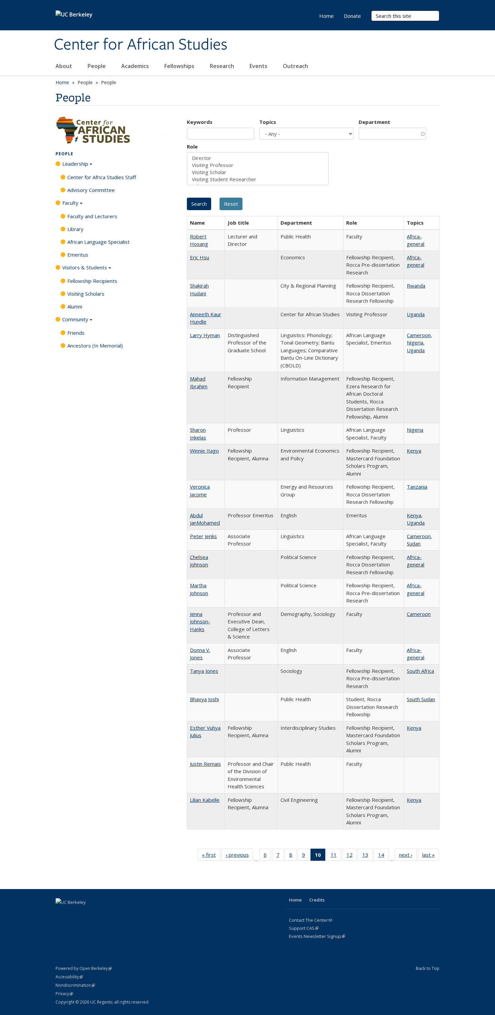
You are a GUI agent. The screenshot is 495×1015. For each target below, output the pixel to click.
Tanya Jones (204, 670)
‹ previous (239, 856)
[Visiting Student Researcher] (257, 179)
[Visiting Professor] (257, 165)
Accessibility (69, 977)
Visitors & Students (84, 267)
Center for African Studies (140, 45)
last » (430, 856)
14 (383, 856)
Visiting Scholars (85, 293)
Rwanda (416, 285)
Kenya (414, 450)
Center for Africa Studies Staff (101, 177)
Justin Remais (205, 763)
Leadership (75, 163)
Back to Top (427, 968)
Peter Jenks (203, 536)
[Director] (257, 158)
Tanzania (417, 486)
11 (336, 856)
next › (408, 856)
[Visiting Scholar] (257, 172)
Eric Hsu (199, 257)
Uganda (416, 314)
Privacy (64, 993)
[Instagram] (114, 913)
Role (192, 146)
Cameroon (419, 335)
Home (326, 15)
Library (75, 229)
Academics (135, 66)
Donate (352, 15)
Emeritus (77, 254)
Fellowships (180, 66)
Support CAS (304, 928)
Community (75, 319)
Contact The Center (310, 920)
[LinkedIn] (88, 913)
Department (374, 122)
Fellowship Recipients (92, 280)
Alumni (74, 306)
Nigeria (415, 342)
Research (222, 66)
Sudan (414, 543)
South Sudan (421, 699)
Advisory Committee (91, 190)
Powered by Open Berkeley (84, 968)
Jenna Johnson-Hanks (200, 621)
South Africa (420, 670)
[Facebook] (61, 913)
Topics (267, 122)
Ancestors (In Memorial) (95, 345)
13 (367, 856)
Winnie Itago (204, 450)
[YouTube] (101, 913)
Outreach (296, 66)
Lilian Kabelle (205, 799)
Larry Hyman (205, 335)
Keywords (199, 122)
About (64, 66)
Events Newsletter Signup (317, 936)
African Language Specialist (98, 241)
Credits (317, 900)
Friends (76, 332)
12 (351, 856)
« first (211, 856)
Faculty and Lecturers (92, 216)
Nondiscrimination (75, 985)
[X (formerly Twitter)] (74, 913)
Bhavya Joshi (204, 699)
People (97, 66)
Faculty (70, 202)
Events (259, 66)
